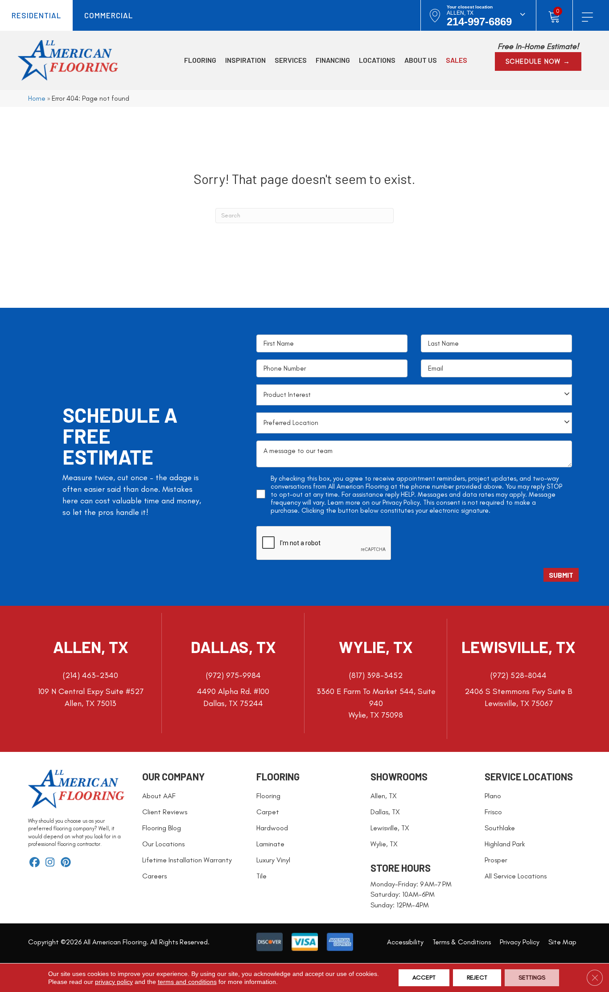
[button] (538, 61)
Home (36, 98)
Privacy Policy (401, 502)
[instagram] (50, 863)
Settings (531, 977)
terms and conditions (187, 981)
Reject (477, 977)
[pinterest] (65, 863)
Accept (424, 977)
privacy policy (114, 981)
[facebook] (34, 863)
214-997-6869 (479, 22)
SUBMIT (561, 575)
